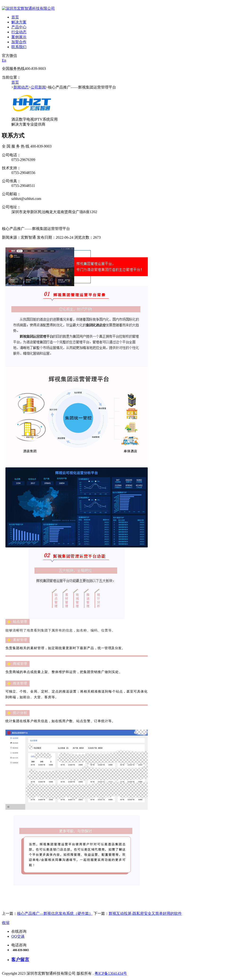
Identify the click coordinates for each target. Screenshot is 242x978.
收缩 (5, 923)
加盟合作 (18, 42)
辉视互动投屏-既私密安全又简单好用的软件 (145, 913)
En (4, 60)
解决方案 (18, 22)
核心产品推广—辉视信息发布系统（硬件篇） (55, 913)
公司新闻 (38, 87)
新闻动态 (21, 87)
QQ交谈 (18, 936)
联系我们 (18, 47)
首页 (15, 17)
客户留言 (20, 959)
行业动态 (18, 32)
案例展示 (18, 37)
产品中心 (18, 27)
